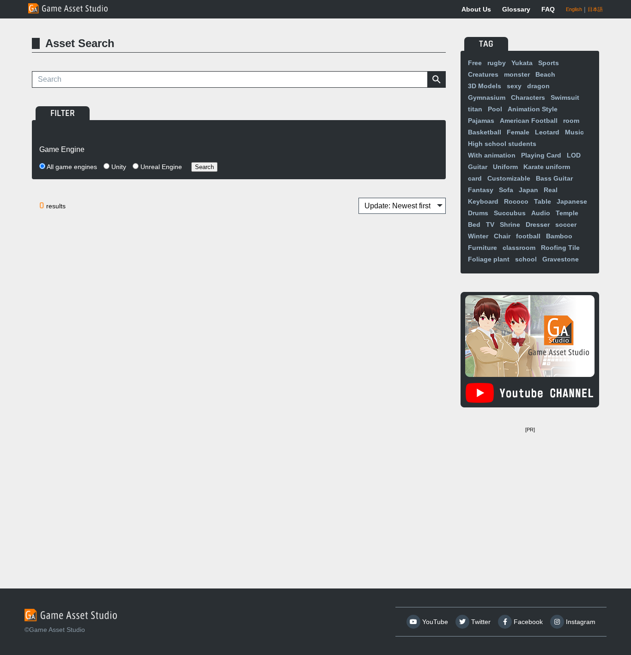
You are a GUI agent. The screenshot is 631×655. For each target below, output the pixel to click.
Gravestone (560, 259)
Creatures (483, 74)
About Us (476, 9)
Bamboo (559, 236)
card (475, 178)
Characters (528, 97)
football (528, 236)
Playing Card (541, 155)
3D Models (484, 86)
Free (475, 63)
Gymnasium (486, 97)
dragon (538, 86)
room (571, 120)
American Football (529, 120)
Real (551, 190)
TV (490, 224)
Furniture (482, 247)
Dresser (538, 224)
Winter (478, 236)
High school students (502, 143)
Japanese (572, 201)
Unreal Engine (160, 166)
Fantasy (480, 190)
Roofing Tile (560, 247)
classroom (519, 247)
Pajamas (481, 120)
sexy (514, 86)
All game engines (71, 166)
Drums (478, 213)
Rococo (516, 201)
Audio (540, 213)
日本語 (595, 9)
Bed (474, 224)
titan (475, 109)
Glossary (516, 9)
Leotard (547, 132)
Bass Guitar (554, 178)
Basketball (484, 132)
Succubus (510, 213)
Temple (567, 213)
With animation (492, 155)
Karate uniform (546, 166)
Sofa (506, 190)
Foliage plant (489, 259)
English (574, 9)
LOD (574, 155)
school (526, 259)
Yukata (522, 63)
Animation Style (533, 109)
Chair (502, 236)
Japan (528, 190)
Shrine (510, 224)
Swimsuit (565, 97)
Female (518, 132)
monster (517, 74)
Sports (548, 63)
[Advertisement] (530, 494)
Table (542, 201)
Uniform (505, 166)
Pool (495, 109)
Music (574, 132)
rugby (496, 63)
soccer (565, 224)
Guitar (477, 166)
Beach (545, 74)
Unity (117, 166)
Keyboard (483, 201)
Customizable (508, 178)
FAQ (548, 9)
